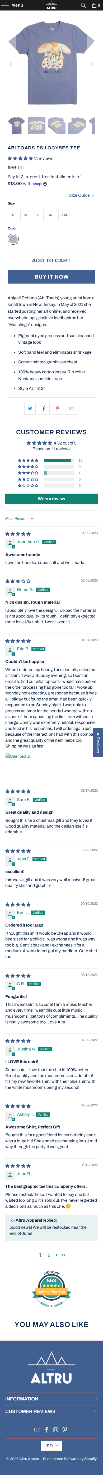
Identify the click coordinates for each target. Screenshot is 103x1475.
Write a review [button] (51, 498)
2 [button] (49, 1255)
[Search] (83, 5)
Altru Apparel (30, 1459)
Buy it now (52, 277)
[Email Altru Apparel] (37, 1430)
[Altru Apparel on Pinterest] (65, 1430)
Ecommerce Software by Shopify (70, 1459)
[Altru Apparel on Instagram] (56, 1430)
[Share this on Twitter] (30, 409)
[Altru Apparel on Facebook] (47, 1430)
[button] (21, 158)
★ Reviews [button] (98, 742)
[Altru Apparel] (51, 5)
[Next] (91, 64)
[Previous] (11, 64)
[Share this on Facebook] (43, 409)
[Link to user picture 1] (18, 765)
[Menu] (3, 5)
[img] (18, 534)
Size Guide (80, 195)
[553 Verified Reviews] (51, 1310)
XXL (64, 215)
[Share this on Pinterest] (57, 409)
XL (51, 215)
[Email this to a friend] (71, 409)
